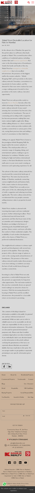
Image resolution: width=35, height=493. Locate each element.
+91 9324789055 (12, 445)
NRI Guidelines (28, 388)
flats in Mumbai (13, 103)
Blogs (3, 384)
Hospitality (14, 388)
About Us (13, 375)
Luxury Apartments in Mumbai (22, 472)
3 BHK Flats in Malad (23, 476)
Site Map (30, 397)
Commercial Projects (8, 379)
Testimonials (21, 379)
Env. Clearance (28, 384)
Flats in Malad (7, 472)
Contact (30, 379)
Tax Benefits (6, 397)
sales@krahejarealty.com (17, 443)
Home (4, 375)
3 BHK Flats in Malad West (9, 474)
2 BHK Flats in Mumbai (23, 469)
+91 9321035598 (24, 445)
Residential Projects (27, 375)
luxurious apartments (21, 60)
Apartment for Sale (10, 476)
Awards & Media (19, 397)
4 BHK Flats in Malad (17, 478)
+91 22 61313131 (17, 447)
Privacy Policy (25, 483)
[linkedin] (9, 366)
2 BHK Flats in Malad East (26, 474)
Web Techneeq (21, 485)
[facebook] (4, 366)
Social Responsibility (27, 393)
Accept (31, 489)
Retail (3, 388)
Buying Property (7, 393)
